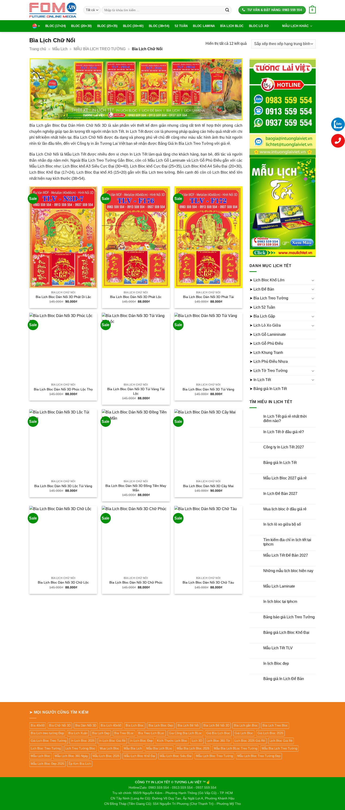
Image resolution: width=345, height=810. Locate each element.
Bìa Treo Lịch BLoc (151, 733)
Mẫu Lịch (60, 49)
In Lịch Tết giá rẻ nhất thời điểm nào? (285, 418)
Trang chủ (37, 49)
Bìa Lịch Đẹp (101, 733)
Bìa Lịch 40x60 (111, 725)
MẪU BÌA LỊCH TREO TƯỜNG (100, 49)
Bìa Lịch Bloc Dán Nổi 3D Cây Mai (208, 486)
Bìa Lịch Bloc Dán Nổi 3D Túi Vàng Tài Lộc (136, 391)
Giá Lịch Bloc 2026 (270, 733)
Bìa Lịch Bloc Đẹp (160, 725)
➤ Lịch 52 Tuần (262, 307)
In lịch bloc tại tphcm (280, 602)
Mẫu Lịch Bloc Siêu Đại (176, 756)
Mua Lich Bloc (109, 748)
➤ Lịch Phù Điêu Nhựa (268, 361)
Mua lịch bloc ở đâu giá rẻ (285, 509)
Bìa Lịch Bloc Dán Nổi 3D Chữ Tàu (208, 582)
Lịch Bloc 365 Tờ (218, 740)
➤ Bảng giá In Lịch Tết (268, 389)
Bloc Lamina (204, 26)
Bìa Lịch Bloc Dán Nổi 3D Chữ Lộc (63, 582)
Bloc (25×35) (107, 26)
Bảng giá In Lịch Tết (280, 463)
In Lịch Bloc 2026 (83, 740)
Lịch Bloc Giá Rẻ (280, 740)
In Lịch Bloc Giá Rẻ (112, 740)
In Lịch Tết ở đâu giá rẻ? (283, 432)
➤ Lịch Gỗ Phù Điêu (266, 343)
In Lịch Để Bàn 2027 (280, 494)
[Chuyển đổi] (313, 280)
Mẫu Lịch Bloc (40, 756)
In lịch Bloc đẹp (276, 663)
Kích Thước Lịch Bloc (172, 740)
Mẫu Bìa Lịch (133, 748)
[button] (312, 10)
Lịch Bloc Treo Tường (46, 748)
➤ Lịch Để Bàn (261, 289)
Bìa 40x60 (38, 725)
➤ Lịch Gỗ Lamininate (267, 334)
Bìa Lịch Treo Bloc (275, 725)
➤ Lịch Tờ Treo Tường (268, 371)
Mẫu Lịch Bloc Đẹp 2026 (47, 763)
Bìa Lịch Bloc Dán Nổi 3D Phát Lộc (135, 297)
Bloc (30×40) (133, 26)
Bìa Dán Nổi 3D (85, 725)
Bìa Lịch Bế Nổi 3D (216, 725)
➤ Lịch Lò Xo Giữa (265, 325)
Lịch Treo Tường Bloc (80, 748)
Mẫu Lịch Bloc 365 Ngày (71, 756)
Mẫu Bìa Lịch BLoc (159, 748)
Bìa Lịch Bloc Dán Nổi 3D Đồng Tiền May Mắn (135, 488)
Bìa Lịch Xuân (78, 733)
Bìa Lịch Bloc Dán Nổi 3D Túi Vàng (208, 389)
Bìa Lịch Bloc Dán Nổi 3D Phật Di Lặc (63, 297)
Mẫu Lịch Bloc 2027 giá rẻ (285, 478)
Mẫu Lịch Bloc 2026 (105, 756)
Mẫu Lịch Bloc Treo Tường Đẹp (258, 756)
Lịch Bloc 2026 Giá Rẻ (249, 740)
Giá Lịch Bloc (244, 733)
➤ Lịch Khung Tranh (266, 353)
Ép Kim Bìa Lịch (80, 763)
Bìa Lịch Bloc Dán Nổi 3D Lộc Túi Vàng (63, 486)
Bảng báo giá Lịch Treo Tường (289, 617)
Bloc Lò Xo (259, 26)
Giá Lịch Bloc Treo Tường (48, 740)
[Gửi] (227, 10)
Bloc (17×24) (55, 26)
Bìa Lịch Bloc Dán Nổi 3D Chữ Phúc (135, 582)
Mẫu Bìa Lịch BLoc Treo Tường (235, 748)
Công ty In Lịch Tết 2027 (283, 447)
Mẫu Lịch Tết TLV (278, 648)
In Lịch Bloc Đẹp (141, 740)
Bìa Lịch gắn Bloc (246, 725)
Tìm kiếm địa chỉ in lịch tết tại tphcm (287, 542)
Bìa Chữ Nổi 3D (60, 725)
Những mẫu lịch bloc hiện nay (288, 571)
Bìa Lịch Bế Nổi (188, 725)
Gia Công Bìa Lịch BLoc (185, 733)
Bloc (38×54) (159, 26)
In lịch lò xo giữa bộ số (282, 524)
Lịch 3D (197, 740)
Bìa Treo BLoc (124, 733)
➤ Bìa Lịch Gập (262, 316)
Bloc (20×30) (81, 26)
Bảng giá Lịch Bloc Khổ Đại (286, 632)
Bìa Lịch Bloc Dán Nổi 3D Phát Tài (208, 297)
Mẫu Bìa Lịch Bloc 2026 (193, 748)
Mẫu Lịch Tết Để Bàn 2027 (285, 555)
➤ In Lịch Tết (260, 380)
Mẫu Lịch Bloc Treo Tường (214, 756)
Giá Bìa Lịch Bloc (218, 733)
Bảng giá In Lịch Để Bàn (283, 679)
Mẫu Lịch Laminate (279, 586)
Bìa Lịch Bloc (231, 26)
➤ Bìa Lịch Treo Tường (268, 298)
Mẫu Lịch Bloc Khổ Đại (139, 756)
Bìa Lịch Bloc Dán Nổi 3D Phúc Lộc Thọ (63, 389)
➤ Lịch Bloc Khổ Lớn (266, 280)
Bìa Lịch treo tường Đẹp (47, 733)
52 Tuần (181, 26)
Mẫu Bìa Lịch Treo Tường (279, 748)
